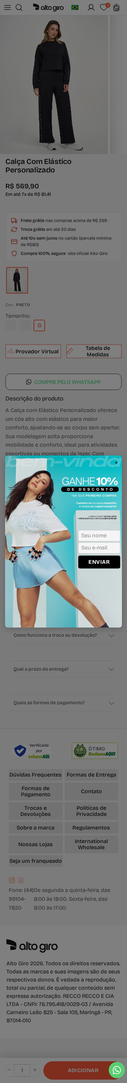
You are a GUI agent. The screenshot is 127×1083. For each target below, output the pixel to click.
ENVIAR (99, 562)
